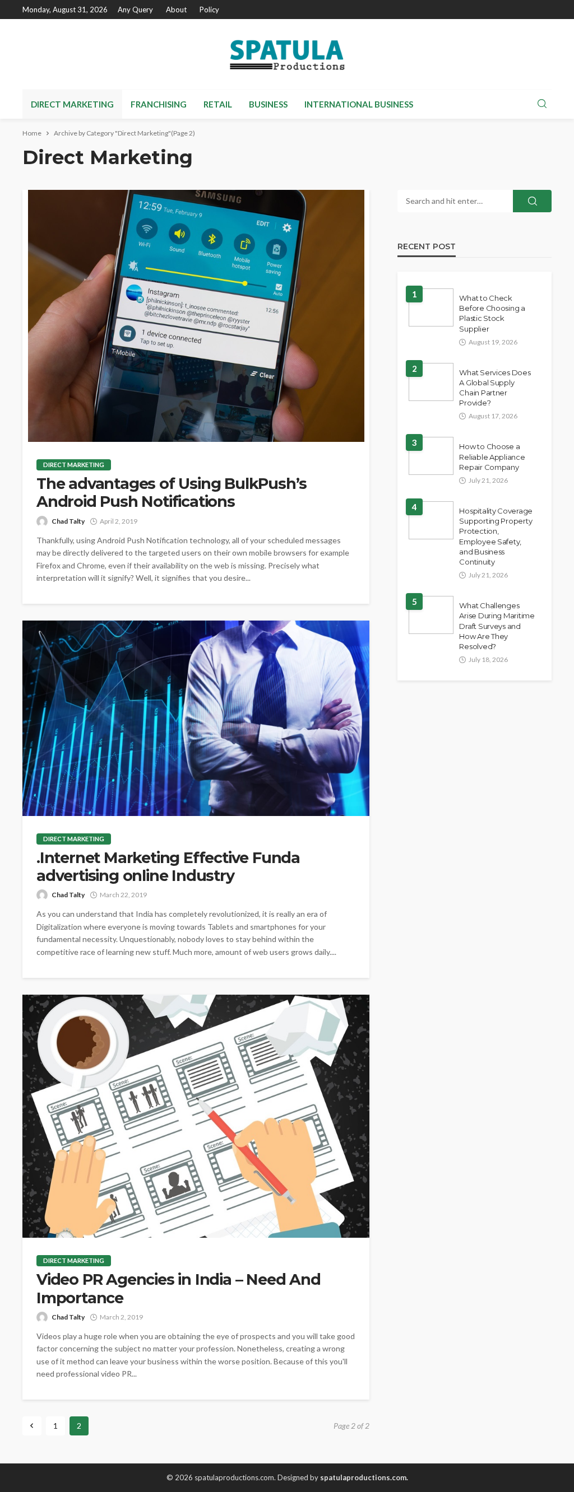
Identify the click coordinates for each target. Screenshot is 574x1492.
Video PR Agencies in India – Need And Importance (178, 1289)
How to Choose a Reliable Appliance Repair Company (492, 456)
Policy (209, 9)
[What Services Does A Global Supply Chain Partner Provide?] (431, 382)
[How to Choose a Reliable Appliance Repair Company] (431, 456)
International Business (358, 104)
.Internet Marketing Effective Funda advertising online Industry (168, 867)
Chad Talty (68, 521)
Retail (217, 104)
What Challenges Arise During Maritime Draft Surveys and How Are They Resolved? (497, 626)
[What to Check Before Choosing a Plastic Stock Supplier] (431, 307)
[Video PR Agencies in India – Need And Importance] (195, 1116)
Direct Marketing (72, 104)
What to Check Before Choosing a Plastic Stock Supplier (492, 313)
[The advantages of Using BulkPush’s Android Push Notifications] (195, 316)
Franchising (159, 104)
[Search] (542, 104)
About (176, 9)
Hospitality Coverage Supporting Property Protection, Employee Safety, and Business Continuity (496, 536)
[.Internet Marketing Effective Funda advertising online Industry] (195, 718)
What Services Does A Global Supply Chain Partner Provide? (494, 388)
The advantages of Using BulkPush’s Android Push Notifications (171, 493)
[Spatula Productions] (287, 54)
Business (268, 104)
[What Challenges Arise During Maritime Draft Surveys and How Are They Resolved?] (431, 615)
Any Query (135, 9)
